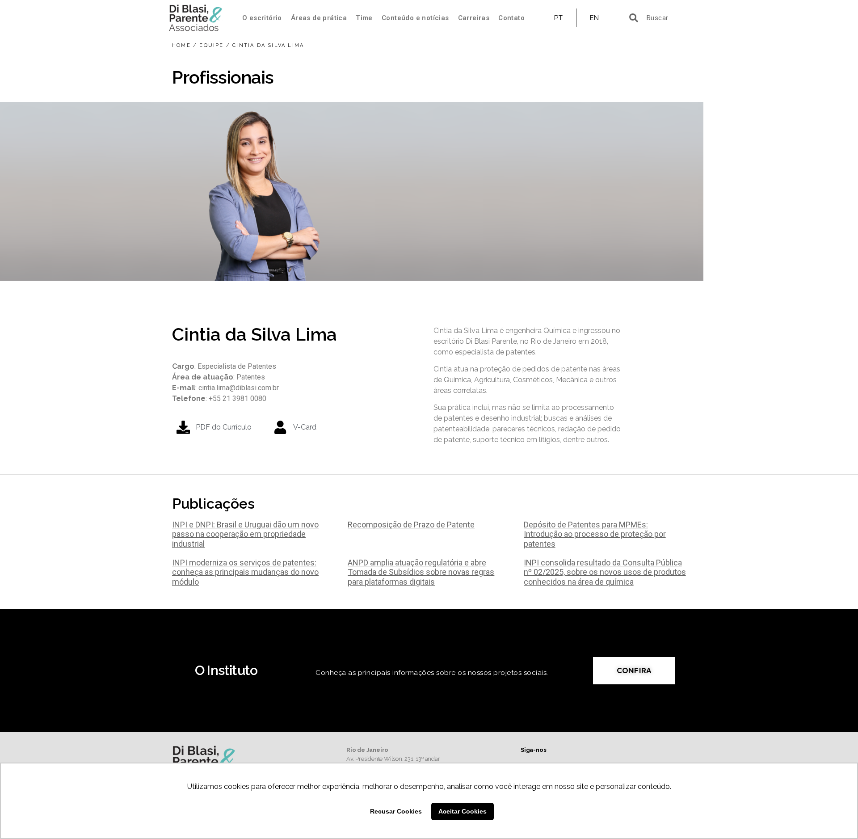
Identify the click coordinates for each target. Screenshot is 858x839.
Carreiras (474, 18)
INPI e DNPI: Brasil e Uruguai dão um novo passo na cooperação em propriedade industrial (245, 534)
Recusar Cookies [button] (396, 811)
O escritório (262, 18)
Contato (511, 18)
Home (181, 45)
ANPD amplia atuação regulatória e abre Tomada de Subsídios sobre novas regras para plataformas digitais (421, 572)
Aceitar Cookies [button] (462, 811)
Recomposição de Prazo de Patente (411, 524)
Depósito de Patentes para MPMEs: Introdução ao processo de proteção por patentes (595, 534)
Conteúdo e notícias (415, 18)
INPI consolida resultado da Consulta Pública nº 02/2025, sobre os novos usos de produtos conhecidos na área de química (605, 572)
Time (364, 18)
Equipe (211, 45)
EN (594, 18)
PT (558, 18)
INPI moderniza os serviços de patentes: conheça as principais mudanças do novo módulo (245, 572)
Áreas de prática (319, 18)
